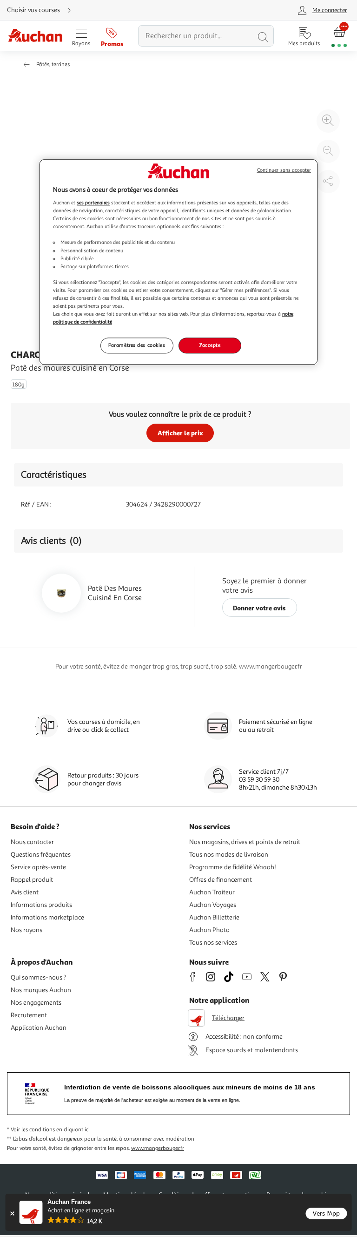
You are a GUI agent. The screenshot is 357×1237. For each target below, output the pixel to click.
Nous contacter (32, 842)
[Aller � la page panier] (339, 36)
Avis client (25, 892)
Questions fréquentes (41, 854)
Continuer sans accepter (284, 170)
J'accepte (209, 345)
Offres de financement (220, 880)
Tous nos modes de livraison (228, 854)
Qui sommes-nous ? (38, 977)
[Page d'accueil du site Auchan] (35, 36)
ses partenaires (93, 202)
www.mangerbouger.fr (157, 1148)
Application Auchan (38, 1028)
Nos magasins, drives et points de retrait (244, 842)
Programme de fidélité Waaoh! (232, 867)
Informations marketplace (47, 917)
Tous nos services (213, 942)
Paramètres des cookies (136, 345)
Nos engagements (36, 1003)
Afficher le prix (180, 433)
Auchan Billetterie (214, 917)
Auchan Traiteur (212, 892)
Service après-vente (38, 867)
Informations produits (41, 905)
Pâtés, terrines (53, 64)
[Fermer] (12, 1213)
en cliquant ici (73, 1129)
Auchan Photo (209, 930)
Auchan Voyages (212, 905)
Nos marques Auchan (41, 990)
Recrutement (29, 1015)
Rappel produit (32, 880)
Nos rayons (26, 930)
